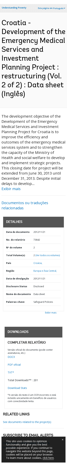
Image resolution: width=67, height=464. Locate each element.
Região (10, 270)
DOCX (11, 357)
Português (58, 8)
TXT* (11, 372)
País (8, 263)
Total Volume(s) (15, 255)
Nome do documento (18, 294)
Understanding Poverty (14, 7)
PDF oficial (14, 364)
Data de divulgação (17, 278)
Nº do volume (14, 247)
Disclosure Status (16, 286)
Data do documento (18, 232)
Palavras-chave (15, 301)
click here (48, 458)
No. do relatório (15, 239)
